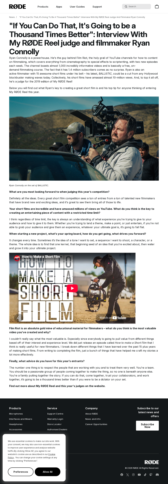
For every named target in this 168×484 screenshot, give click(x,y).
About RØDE (91, 413)
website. (99, 386)
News (12, 17)
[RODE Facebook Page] (121, 475)
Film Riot (81, 57)
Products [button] (43, 6)
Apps (59, 6)
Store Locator (54, 424)
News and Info (93, 419)
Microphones (16, 413)
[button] (147, 426)
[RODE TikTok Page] (145, 475)
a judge (19, 81)
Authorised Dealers (57, 429)
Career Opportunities (96, 424)
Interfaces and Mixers (20, 419)
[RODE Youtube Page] (139, 475)
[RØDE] (17, 6)
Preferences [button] (20, 471)
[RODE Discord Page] (157, 475)
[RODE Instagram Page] (133, 475)
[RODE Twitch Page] (151, 475)
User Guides (77, 6)
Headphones (15, 424)
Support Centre (55, 413)
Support (97, 6)
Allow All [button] (47, 471)
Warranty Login (55, 419)
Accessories (15, 429)
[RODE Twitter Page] (127, 475)
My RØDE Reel (62, 81)
